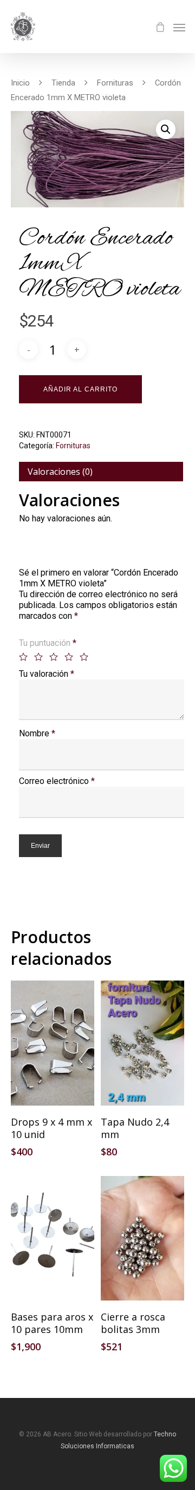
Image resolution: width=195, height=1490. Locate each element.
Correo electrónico (57, 781)
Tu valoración (46, 674)
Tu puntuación (47, 643)
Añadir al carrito (80, 389)
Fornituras (115, 83)
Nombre (37, 733)
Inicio (20, 83)
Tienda (63, 83)
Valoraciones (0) (60, 472)
